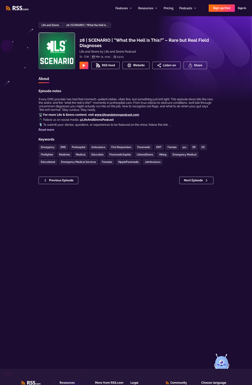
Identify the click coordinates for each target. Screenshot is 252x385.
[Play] (84, 65)
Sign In (242, 8)
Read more (46, 129)
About (44, 78)
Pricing (168, 8)
